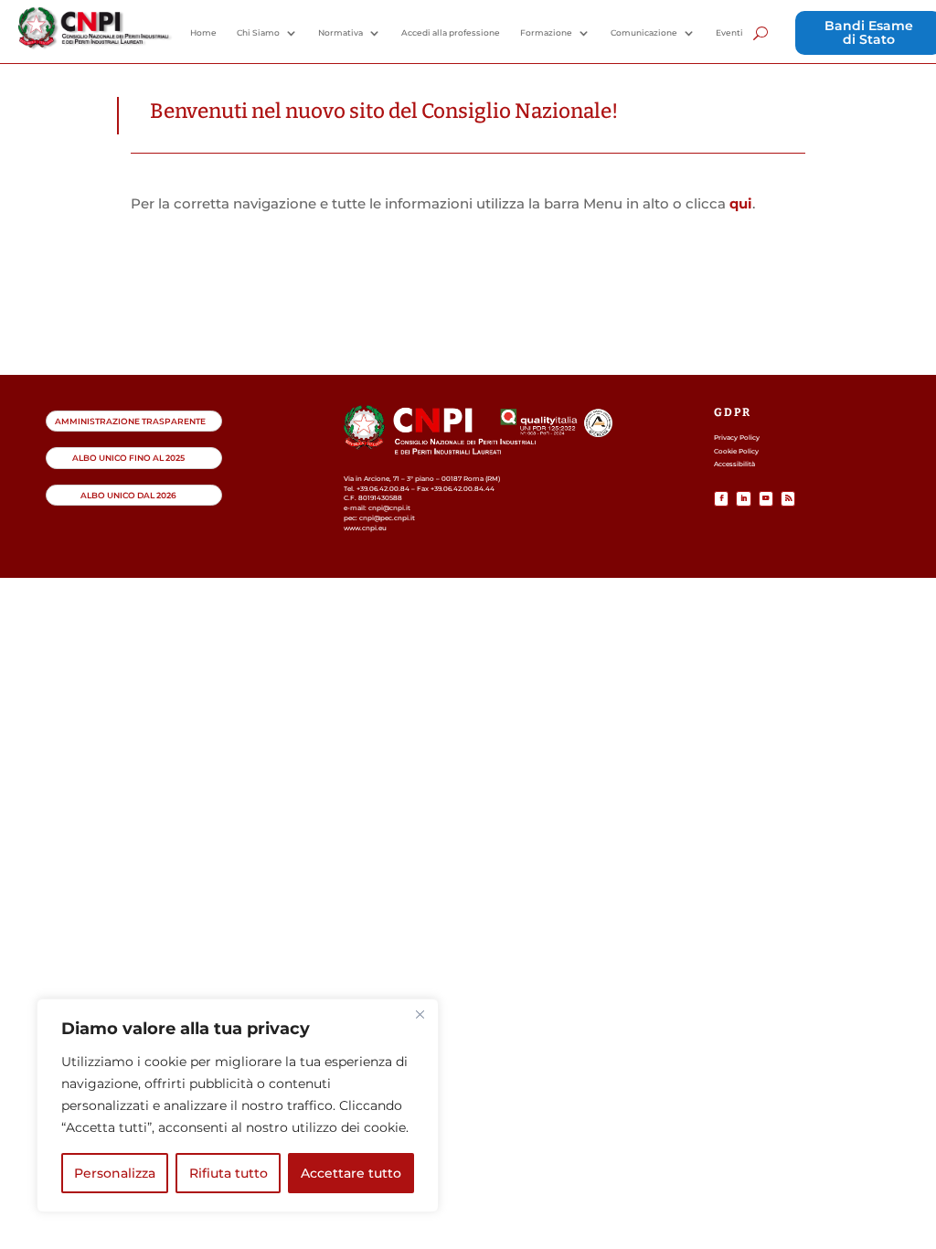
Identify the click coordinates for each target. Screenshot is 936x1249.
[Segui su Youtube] (766, 498)
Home (203, 32)
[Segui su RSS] (788, 498)
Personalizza (114, 1173)
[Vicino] (420, 1014)
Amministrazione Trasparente (130, 421)
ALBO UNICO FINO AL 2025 (128, 458)
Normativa (340, 32)
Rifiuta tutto (228, 1173)
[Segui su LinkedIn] (743, 498)
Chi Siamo (258, 32)
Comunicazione (644, 32)
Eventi (729, 32)
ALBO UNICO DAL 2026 (128, 495)
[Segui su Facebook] (721, 498)
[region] (238, 1105)
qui (740, 203)
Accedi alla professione (450, 32)
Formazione (546, 32)
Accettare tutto (351, 1173)
